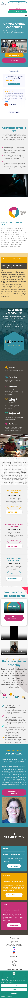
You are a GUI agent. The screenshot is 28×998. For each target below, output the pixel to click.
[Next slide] (25, 98)
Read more (6, 101)
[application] (14, 984)
